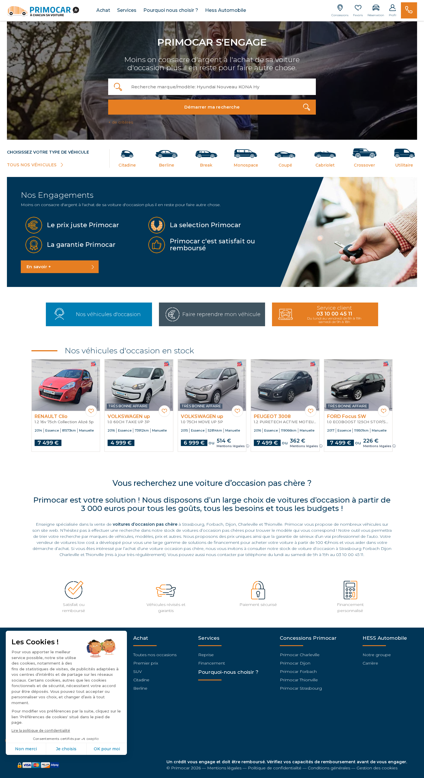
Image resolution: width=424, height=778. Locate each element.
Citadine (141, 679)
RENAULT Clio (51, 416)
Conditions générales (329, 767)
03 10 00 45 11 (349, 554)
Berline (140, 688)
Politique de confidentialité (274, 767)
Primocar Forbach (298, 671)
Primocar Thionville (299, 679)
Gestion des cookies (377, 767)
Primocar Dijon (295, 663)
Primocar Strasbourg (301, 688)
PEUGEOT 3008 (272, 416)
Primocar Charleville (300, 654)
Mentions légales (231, 446)
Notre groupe (377, 654)
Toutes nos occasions (155, 654)
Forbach (214, 524)
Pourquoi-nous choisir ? (228, 672)
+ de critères (120, 122)
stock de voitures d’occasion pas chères (204, 530)
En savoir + (39, 266)
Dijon (230, 524)
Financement (211, 663)
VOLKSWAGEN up (129, 416)
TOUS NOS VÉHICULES (32, 164)
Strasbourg (193, 524)
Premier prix (145, 663)
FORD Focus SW (346, 416)
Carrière (370, 663)
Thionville (273, 524)
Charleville (248, 524)
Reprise (206, 654)
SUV (137, 671)
